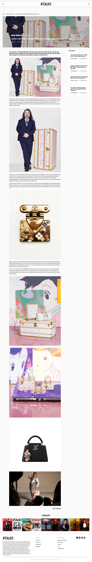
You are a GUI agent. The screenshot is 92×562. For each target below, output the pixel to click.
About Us (38, 540)
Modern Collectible (25, 35)
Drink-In (59, 544)
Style (13, 35)
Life (59, 546)
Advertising (38, 544)
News (18, 35)
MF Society (60, 542)
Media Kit (38, 546)
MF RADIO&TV (61, 548)
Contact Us (38, 542)
